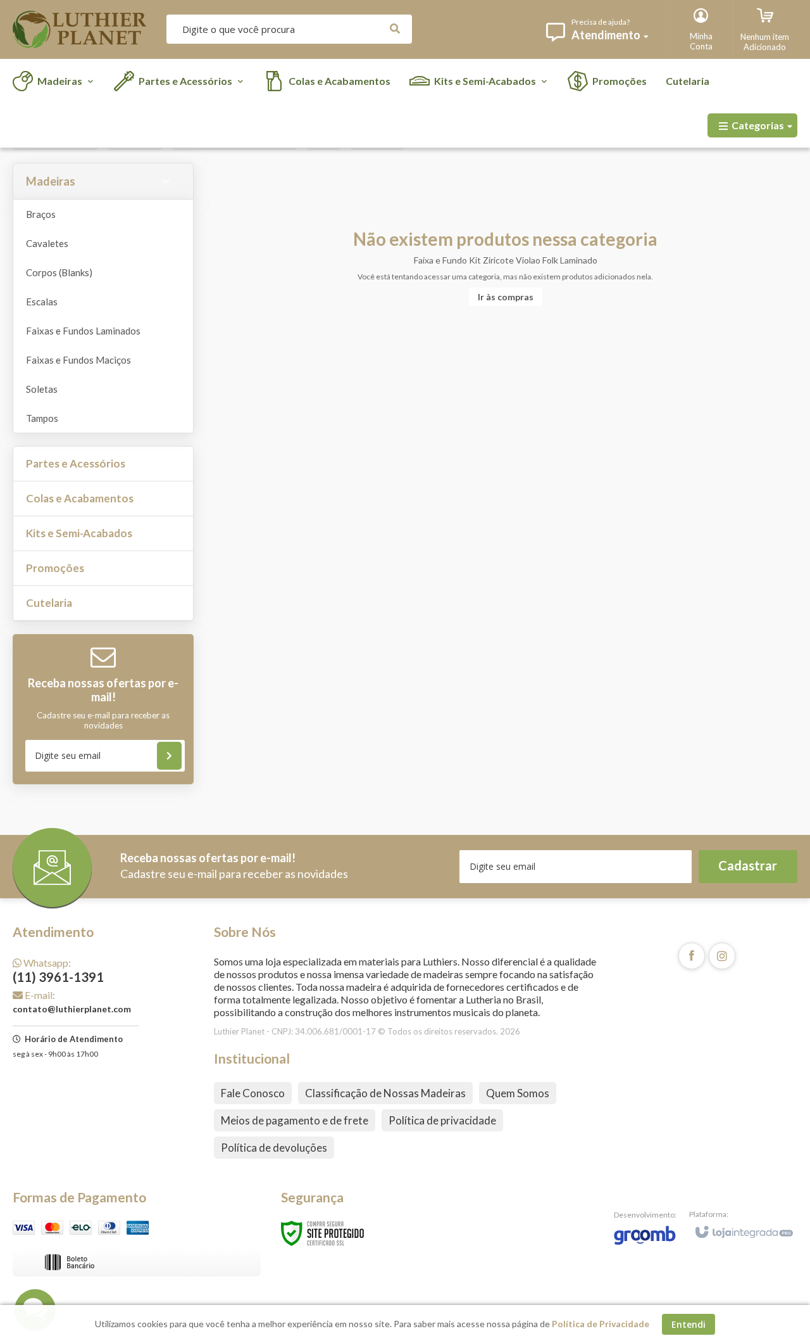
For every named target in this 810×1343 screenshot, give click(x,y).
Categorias (758, 125)
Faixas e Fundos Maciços (78, 360)
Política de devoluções (274, 1147)
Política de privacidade (442, 1120)
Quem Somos (517, 1093)
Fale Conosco (253, 1093)
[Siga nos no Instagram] (722, 956)
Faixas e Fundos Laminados (83, 330)
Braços (41, 214)
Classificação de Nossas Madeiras (385, 1093)
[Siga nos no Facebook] (691, 956)
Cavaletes (47, 243)
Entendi (688, 1324)
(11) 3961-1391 (58, 970)
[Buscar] (395, 29)
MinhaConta (701, 41)
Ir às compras (505, 296)
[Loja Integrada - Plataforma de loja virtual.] (743, 1226)
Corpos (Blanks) (59, 272)
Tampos (42, 418)
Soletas (42, 389)
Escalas (42, 301)
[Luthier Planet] (79, 29)
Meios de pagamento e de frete (294, 1120)
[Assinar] (169, 756)
